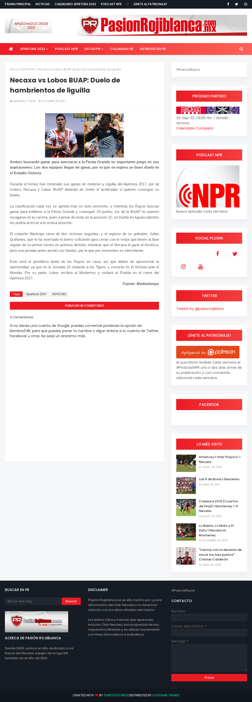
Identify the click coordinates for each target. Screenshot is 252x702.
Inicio (14, 69)
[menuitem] (11, 49)
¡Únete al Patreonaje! (150, 4)
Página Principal (18, 4)
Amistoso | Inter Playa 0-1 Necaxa (219, 459)
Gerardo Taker (24, 101)
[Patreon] (183, 254)
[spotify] (200, 254)
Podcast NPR (111, 4)
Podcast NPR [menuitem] (66, 49)
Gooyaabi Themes (165, 695)
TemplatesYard (115, 695)
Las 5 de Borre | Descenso (219, 479)
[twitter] (236, 4)
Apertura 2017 (36, 294)
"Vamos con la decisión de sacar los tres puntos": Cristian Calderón (220, 554)
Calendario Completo (194, 128)
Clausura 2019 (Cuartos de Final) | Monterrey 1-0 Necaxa (218, 506)
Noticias (43, 4)
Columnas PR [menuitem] (121, 49)
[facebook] (228, 4)
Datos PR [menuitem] (92, 49)
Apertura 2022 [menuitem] (32, 49)
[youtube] (200, 266)
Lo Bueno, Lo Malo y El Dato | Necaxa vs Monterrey (216, 530)
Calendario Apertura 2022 (75, 4)
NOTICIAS (28, 69)
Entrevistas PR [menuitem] (153, 49)
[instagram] (244, 4)
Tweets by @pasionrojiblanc (200, 308)
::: (127, 4)
